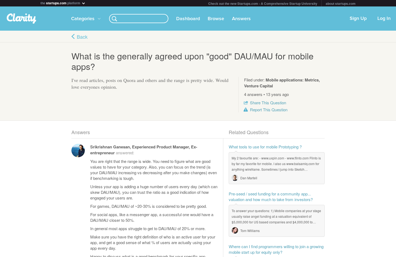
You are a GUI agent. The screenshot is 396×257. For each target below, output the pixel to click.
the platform (60, 3)
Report (268, 109)
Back (82, 36)
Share (268, 102)
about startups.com (341, 3)
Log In (384, 18)
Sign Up (358, 18)
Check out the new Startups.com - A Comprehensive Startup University (262, 3)
